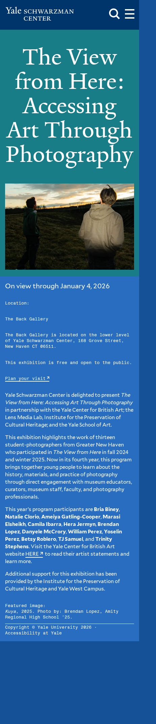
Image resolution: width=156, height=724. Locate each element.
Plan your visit (25, 379)
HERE (32, 554)
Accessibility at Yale (33, 633)
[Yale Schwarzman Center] (40, 14)
